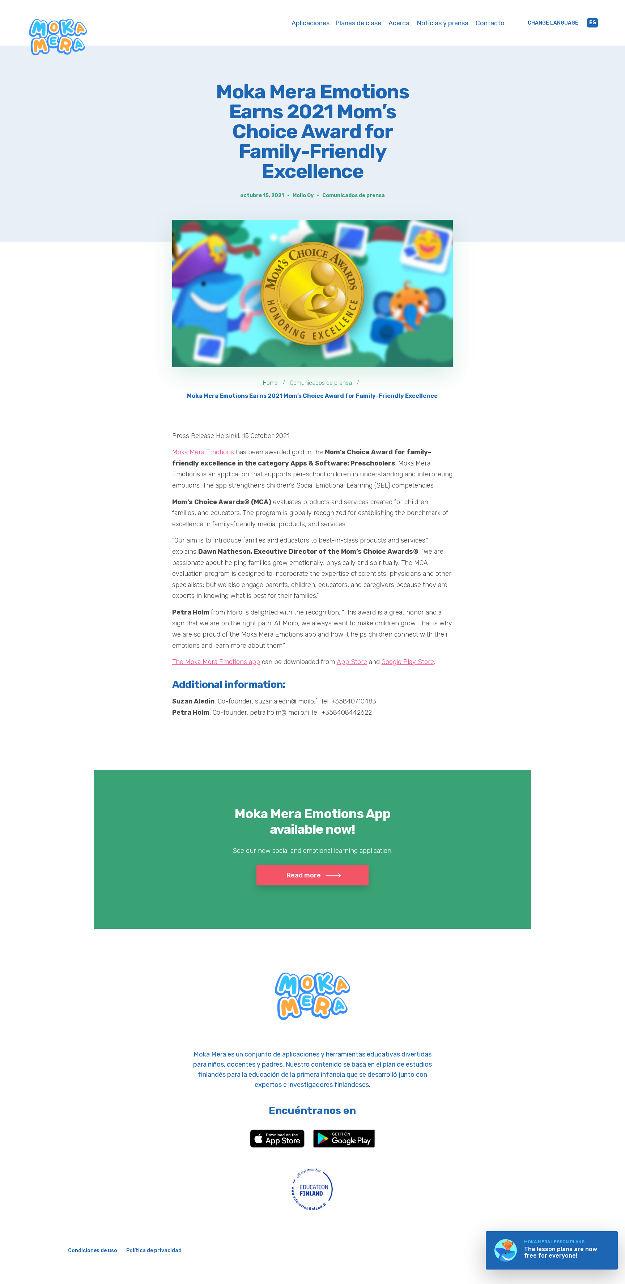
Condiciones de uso (92, 1250)
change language (553, 23)
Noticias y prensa (442, 23)
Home (270, 382)
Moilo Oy (303, 195)
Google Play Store (408, 662)
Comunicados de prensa (353, 195)
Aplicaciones (310, 23)
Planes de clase (358, 23)
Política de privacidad (154, 1250)
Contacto (490, 23)
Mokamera (58, 37)
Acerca (398, 23)
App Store (352, 662)
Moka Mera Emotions (203, 452)
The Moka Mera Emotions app (216, 662)
